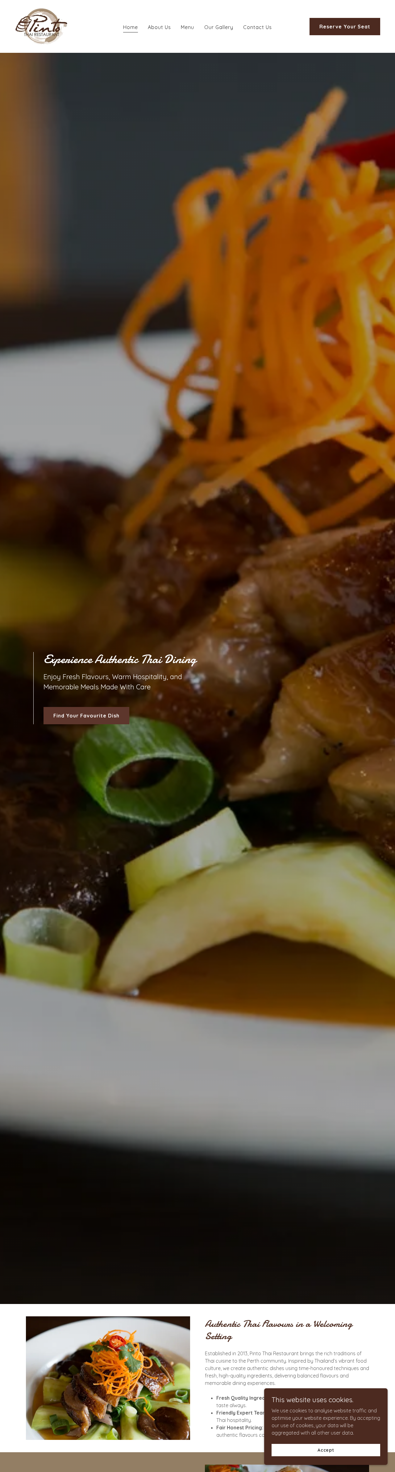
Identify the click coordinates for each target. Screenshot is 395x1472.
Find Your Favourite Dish (86, 716)
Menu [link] (187, 27)
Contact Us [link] (257, 27)
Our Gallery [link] (218, 27)
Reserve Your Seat (344, 26)
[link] (42, 26)
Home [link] (130, 27)
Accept (326, 1450)
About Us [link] (159, 27)
